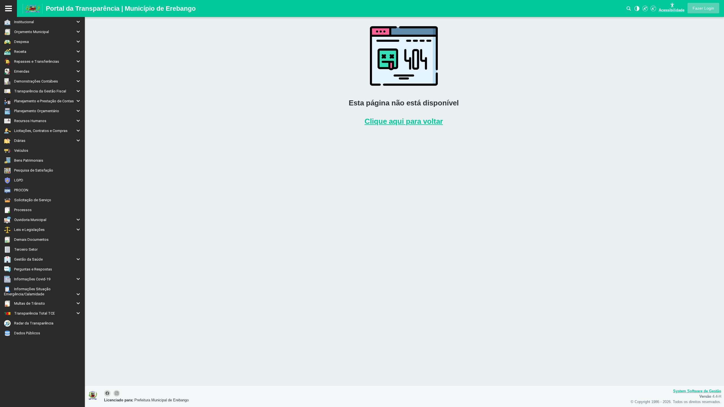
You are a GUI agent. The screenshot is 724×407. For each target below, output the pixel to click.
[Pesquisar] (629, 10)
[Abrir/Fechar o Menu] (8, 8)
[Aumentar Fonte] (644, 10)
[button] (703, 8)
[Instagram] (117, 394)
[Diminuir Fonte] (652, 10)
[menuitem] (42, 22)
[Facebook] (108, 394)
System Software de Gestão (697, 391)
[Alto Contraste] (636, 10)
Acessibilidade (671, 10)
